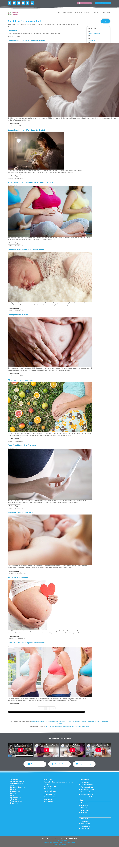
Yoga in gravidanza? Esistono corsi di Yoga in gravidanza (31, 182)
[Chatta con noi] (32, 3)
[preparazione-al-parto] (50, 342)
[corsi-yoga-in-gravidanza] (50, 211)
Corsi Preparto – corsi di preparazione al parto (26, 643)
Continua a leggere (14, 123)
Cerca (105, 21)
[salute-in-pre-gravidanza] (50, 605)
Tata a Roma (85, 726)
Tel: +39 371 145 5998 (59, 841)
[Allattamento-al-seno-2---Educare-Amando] (36, 151)
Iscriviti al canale (36, 764)
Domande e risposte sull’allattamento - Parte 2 (26, 130)
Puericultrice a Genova (65, 722)
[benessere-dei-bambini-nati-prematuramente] (50, 277)
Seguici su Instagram (86, 764)
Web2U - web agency (60, 844)
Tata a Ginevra (76, 726)
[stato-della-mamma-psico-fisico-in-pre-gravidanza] (50, 474)
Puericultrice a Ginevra (79, 722)
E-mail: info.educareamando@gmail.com (59, 842)
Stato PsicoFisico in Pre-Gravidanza (22, 445)
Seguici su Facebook (61, 764)
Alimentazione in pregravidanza (20, 380)
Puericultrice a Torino (51, 722)
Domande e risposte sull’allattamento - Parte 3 (26, 41)
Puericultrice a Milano (38, 722)
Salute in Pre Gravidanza (18, 578)
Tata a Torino (58, 726)
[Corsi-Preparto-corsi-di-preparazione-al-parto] (50, 672)
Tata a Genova (67, 726)
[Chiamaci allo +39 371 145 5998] (28, 3)
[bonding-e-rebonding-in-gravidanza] (50, 539)
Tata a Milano (50, 726)
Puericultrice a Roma (93, 722)
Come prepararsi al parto (18, 315)
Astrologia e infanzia (94, 33)
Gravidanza (12, 31)
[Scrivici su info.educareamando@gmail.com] (24, 3)
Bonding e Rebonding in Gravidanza (22, 512)
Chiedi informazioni (103, 3)
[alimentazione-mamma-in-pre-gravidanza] (50, 407)
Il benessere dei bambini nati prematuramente (26, 249)
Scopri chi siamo (85, 3)
